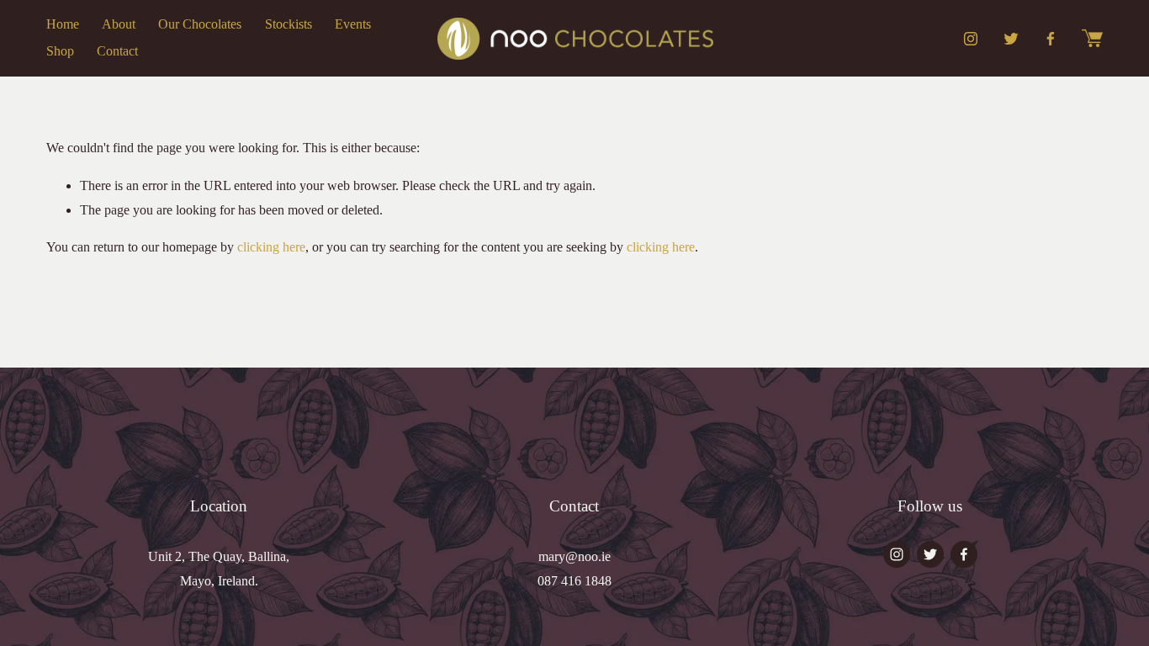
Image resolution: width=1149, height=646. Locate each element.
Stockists (288, 24)
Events (353, 24)
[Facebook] (1050, 38)
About (118, 24)
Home (62, 24)
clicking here (271, 247)
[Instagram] (970, 38)
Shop (60, 51)
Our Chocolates (199, 24)
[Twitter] (1011, 38)
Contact (117, 51)
